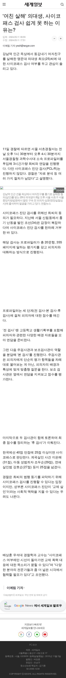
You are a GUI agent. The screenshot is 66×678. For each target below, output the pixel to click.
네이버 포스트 (37, 634)
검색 (62, 4)
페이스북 (29, 634)
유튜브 (45, 634)
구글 (21, 634)
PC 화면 (33, 644)
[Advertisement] (33, 108)
